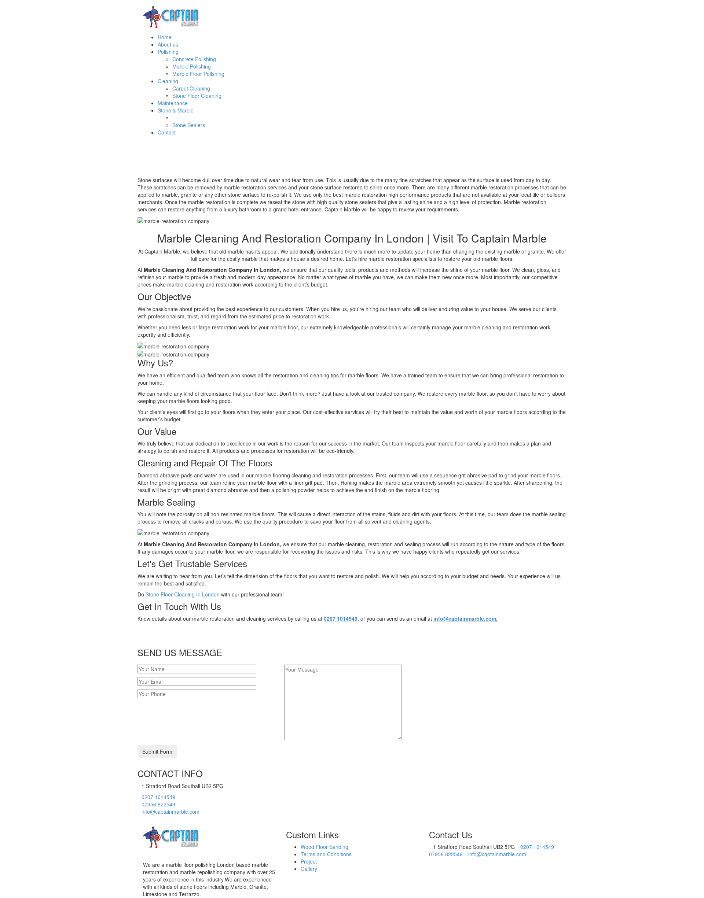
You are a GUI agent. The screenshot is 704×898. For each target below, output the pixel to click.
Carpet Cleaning (191, 88)
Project (309, 861)
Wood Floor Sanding (324, 846)
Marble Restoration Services (205, 117)
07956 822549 (158, 804)
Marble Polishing (191, 66)
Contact (167, 132)
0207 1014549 (158, 797)
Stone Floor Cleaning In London (183, 594)
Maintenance (173, 103)
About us (168, 44)
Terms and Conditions (326, 854)
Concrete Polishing (194, 59)
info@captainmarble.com (464, 618)
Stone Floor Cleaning (196, 95)
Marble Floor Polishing (198, 73)
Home (165, 37)
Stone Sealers (188, 125)
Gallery (309, 868)
